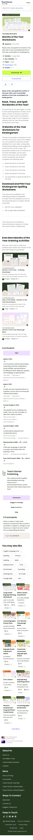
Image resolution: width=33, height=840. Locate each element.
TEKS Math (6, 375)
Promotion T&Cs (11, 825)
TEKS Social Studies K (10, 419)
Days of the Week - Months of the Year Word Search (14, 301)
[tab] (16, 353)
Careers (5, 766)
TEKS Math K (16, 375)
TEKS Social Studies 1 (9, 438)
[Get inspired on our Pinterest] (15, 816)
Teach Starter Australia (11, 783)
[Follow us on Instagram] (6, 816)
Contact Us (7, 804)
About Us (6, 755)
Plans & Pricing (8, 776)
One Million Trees (9, 759)
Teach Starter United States (13, 787)
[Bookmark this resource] (6, 84)
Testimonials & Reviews (11, 762)
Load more (16, 729)
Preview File (16, 79)
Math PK (6, 454)
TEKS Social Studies (9, 417)
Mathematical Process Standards (14, 378)
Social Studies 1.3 (23, 438)
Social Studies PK (8, 464)
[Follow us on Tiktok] (4, 816)
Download (15, 73)
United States (9, 821)
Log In (21, 828)
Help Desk (6, 800)
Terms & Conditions (23, 821)
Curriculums (7, 779)
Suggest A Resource (10, 807)
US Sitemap (13, 828)
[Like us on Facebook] (9, 816)
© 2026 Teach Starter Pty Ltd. (17, 831)
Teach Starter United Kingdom (13, 790)
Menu (28, 3)
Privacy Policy (23, 825)
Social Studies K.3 (8, 422)
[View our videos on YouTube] (12, 816)
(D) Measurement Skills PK (19, 454)
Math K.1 (5, 380)
